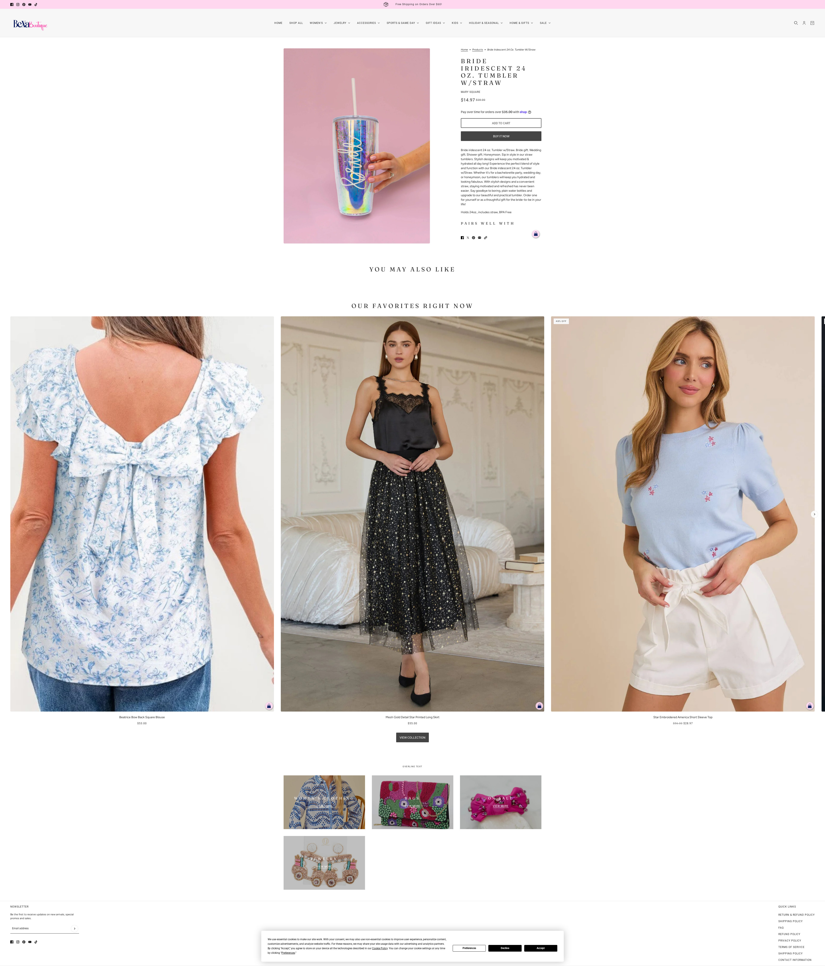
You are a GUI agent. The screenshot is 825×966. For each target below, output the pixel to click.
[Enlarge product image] (357, 145)
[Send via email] (479, 237)
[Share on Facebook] (462, 237)
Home (464, 49)
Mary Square (470, 91)
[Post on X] (468, 238)
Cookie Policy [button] (380, 948)
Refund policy (789, 934)
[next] (814, 514)
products (477, 49)
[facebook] (11, 4)
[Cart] (812, 23)
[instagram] (17, 4)
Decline (505, 948)
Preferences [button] (288, 952)
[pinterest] (23, 4)
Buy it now (501, 136)
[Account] (804, 23)
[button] (485, 237)
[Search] (796, 23)
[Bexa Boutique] (29, 23)
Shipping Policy (790, 921)
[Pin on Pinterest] (473, 237)
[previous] (10, 320)
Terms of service (791, 947)
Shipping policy (790, 953)
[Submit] (74, 928)
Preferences (469, 948)
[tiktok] (36, 4)
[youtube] (30, 4)
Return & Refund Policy (796, 914)
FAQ (781, 927)
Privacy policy (789, 940)
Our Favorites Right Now (412, 305)
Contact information (795, 959)
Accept (541, 948)
